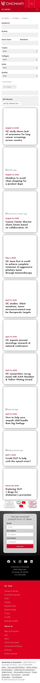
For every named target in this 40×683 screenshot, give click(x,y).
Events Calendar (10, 653)
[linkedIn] (31, 561)
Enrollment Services (12, 595)
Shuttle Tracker (10, 610)
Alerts (4, 667)
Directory (8, 650)
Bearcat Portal (10, 606)
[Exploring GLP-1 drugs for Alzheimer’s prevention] (20, 476)
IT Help (7, 613)
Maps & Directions (11, 631)
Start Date (6, 39)
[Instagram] (20, 561)
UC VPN (7, 617)
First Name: (11, 531)
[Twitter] (14, 561)
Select (5, 51)
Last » (32, 506)
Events (5, 31)
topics (4, 48)
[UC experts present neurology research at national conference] (20, 327)
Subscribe (20, 546)
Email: (9, 523)
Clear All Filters (6, 82)
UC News (15, 18)
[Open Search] (31, 4)
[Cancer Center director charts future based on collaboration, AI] (20, 200)
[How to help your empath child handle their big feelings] (20, 396)
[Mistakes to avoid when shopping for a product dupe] (20, 157)
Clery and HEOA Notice (16, 667)
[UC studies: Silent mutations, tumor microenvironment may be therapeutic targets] (20, 288)
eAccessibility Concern (22, 672)
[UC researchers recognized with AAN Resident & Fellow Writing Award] (20, 360)
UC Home (5, 18)
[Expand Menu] (37, 9)
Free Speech (16, 675)
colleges (5, 56)
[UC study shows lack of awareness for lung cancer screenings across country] (20, 116)
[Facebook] (8, 561)
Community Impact (11, 642)
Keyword (5, 23)
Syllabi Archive (7, 672)
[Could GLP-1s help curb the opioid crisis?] (20, 439)
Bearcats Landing (11, 621)
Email (6, 598)
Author (5, 72)
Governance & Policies (13, 646)
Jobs (6, 635)
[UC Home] (12, 4)
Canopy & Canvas (11, 591)
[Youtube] (25, 561)
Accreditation (17, 677)
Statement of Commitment (24, 670)
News (6, 639)
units (4, 64)
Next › (32, 502)
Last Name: (11, 538)
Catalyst (7, 602)
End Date (24, 39)
